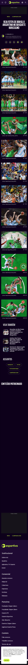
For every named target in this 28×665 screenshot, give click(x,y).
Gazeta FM (5, 613)
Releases (4, 596)
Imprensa (5, 589)
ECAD (3, 568)
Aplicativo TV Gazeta (8, 564)
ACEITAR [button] (6, 660)
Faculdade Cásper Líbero (9, 609)
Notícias (4, 592)
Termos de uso (6, 644)
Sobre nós (5, 557)
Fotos (18, 364)
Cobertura (5, 585)
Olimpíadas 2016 (16, 16)
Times (5, 2)
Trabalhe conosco (7, 641)
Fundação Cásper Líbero (9, 606)
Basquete (10, 364)
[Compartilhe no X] (14, 42)
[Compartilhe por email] (21, 42)
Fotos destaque (14, 368)
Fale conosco (6, 637)
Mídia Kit (4, 582)
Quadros (4, 561)
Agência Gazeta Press (9, 627)
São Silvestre (6, 620)
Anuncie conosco (7, 578)
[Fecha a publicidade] (27, 660)
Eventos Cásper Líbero (9, 623)
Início (8, 16)
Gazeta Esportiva (7, 616)
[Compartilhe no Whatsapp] (10, 42)
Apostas (22, 2)
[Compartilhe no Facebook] (17, 42)
